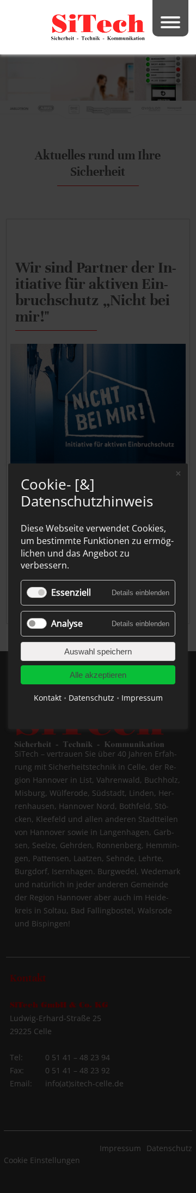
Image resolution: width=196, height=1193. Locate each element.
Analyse (67, 624)
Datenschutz (91, 698)
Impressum (142, 698)
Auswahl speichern (98, 652)
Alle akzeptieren (98, 675)
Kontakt (48, 698)
